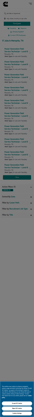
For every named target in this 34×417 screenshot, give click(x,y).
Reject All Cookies (17, 408)
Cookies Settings (17, 413)
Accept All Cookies (17, 403)
